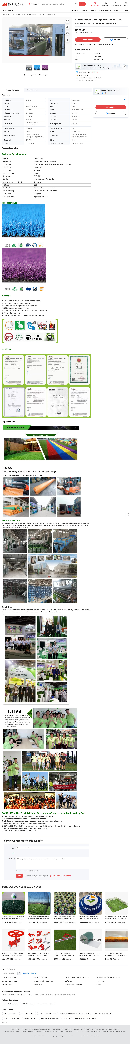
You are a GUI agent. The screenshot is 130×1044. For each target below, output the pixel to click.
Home (3, 14)
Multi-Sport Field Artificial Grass (43, 981)
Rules (126, 10)
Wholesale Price (67, 1029)
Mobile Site (109, 1029)
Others (98, 985)
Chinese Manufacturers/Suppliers (41, 1029)
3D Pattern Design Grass (9, 981)
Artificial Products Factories (47, 1013)
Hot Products (15, 1029)
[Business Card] (125, 99)
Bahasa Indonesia (121, 1031)
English (18, 1031)
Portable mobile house (9, 977)
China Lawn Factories (27, 1013)
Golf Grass (68, 981)
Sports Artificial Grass (10, 1004)
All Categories (9, 10)
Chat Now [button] (116, 40)
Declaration (86, 1036)
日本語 (87, 1031)
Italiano (55, 1031)
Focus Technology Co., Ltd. (51, 1036)
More (4, 1022)
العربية (75, 1031)
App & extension (104, 10)
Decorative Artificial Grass (46, 1004)
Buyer (83, 10)
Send (19, 876)
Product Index (100, 1029)
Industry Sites (78, 1029)
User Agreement (76, 1036)
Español (24, 1031)
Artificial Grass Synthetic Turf (49, 1018)
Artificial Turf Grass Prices (103, 1013)
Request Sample (108, 44)
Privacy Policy (95, 1036)
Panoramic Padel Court (41, 977)
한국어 (81, 1031)
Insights (116, 1029)
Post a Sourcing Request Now (60, 876)
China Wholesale (56, 1029)
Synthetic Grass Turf (29, 1018)
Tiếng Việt (111, 1031)
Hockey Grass (100, 981)
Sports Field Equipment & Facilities (34, 14)
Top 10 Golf (66, 1018)
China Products (25, 1029)
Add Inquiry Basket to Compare (37, 75)
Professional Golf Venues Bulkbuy (85, 1018)
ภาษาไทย (98, 1031)
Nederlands (69, 1031)
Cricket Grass (38, 985)
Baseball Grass (6, 985)
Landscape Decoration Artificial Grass (108, 977)
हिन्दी (92, 1031)
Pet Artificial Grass (27, 1004)
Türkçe (104, 1031)
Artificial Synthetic (85, 1013)
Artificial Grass (51, 14)
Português (31, 1031)
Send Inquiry (88, 40)
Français (38, 1031)
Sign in (126, 5)
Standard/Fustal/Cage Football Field (76, 977)
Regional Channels (89, 1029)
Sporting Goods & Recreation (15, 14)
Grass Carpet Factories (67, 1013)
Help (92, 10)
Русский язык (47, 1031)
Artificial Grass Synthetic (11, 1018)
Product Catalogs (30, 973)
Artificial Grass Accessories (73, 985)
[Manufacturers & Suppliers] (13, 4)
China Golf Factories (10, 1013)
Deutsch (61, 1031)
